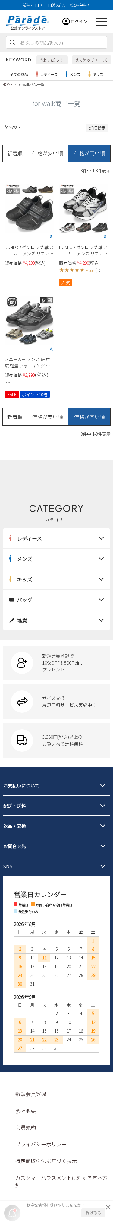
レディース (49, 74)
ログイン (79, 21)
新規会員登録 (30, 1094)
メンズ (75, 74)
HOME (7, 84)
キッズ (98, 74)
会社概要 (25, 1110)
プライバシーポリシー (41, 1144)
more (56, 663)
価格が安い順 (47, 153)
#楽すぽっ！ (52, 60)
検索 (12, 42)
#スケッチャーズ (91, 60)
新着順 (15, 153)
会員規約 (25, 1127)
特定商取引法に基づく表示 (46, 1160)
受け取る (93, 1213)
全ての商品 (19, 74)
